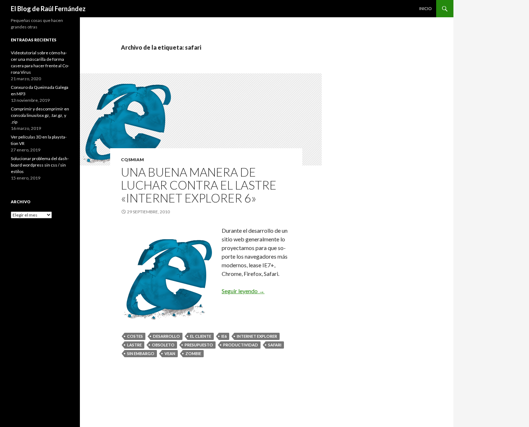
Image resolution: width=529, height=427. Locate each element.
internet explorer (257, 336)
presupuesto (199, 344)
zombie (193, 353)
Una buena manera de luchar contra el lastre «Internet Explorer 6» (198, 185)
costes (135, 336)
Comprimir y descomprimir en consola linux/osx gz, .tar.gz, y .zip (40, 115)
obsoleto (163, 344)
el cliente (200, 336)
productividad (240, 344)
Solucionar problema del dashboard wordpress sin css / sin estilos (40, 165)
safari (274, 344)
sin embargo (140, 353)
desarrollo (166, 336)
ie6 (224, 336)
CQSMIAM (132, 159)
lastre (134, 344)
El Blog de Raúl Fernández (48, 9)
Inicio (425, 8)
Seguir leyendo (243, 290)
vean (169, 353)
